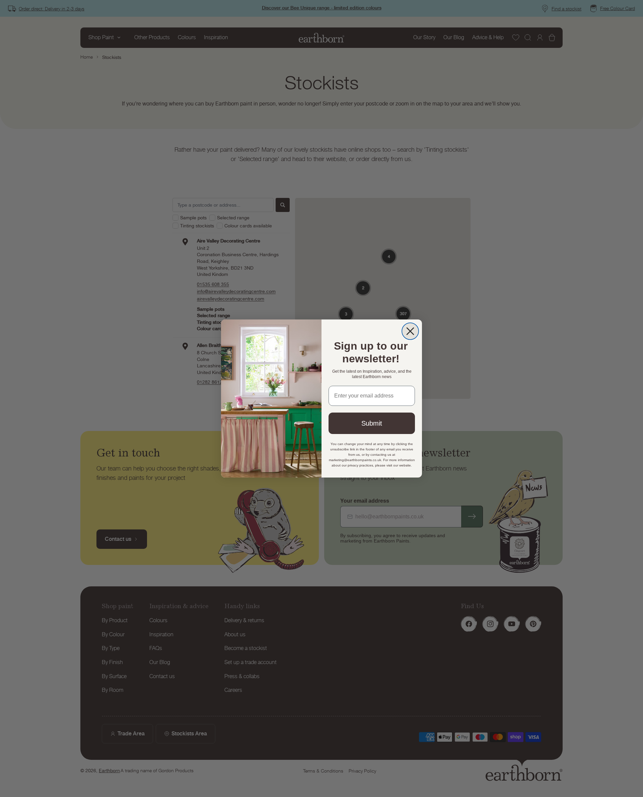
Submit (371, 423)
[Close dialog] (410, 331)
